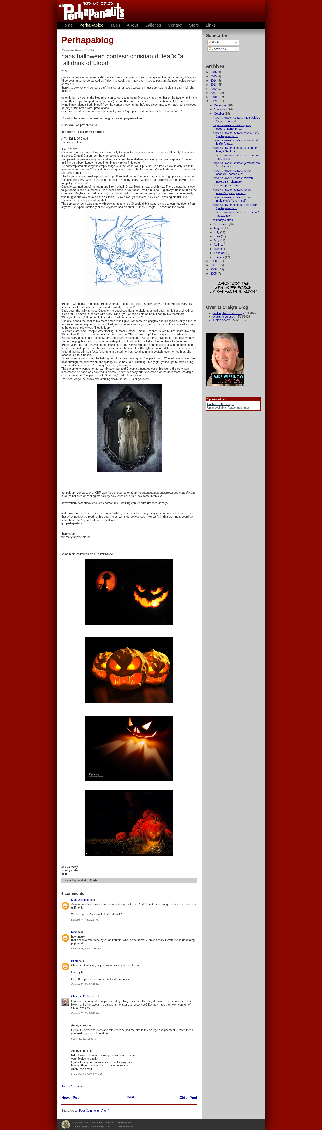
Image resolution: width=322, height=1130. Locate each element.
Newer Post (70, 1098)
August (219, 228)
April (217, 244)
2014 (214, 80)
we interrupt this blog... (227, 185)
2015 (214, 76)
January (219, 257)
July (217, 232)
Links (211, 25)
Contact (175, 25)
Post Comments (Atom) (94, 1110)
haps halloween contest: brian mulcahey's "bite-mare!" (232, 199)
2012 (214, 88)
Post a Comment (72, 1086)
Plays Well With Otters (65, 1124)
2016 (214, 72)
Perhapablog (91, 25)
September (221, 224)
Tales (115, 25)
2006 (214, 269)
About (132, 25)
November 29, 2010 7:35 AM (86, 1074)
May (217, 240)
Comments (218, 49)
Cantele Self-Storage (220, 404)
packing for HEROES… (227, 313)
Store (194, 25)
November (221, 109)
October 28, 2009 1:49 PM (85, 984)
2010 (214, 97)
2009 (214, 101)
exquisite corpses (223, 316)
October (219, 113)
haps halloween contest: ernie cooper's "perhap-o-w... (232, 172)
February (220, 253)
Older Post (188, 1098)
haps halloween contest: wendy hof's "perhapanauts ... (236, 134)
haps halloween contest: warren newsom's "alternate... (233, 179)
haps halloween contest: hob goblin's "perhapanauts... (236, 206)
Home (67, 25)
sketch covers (221, 320)
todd (74, 932)
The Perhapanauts (90, 11)
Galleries (153, 25)
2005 (214, 273)
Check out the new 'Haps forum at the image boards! (233, 288)
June (217, 236)
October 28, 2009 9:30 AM (85, 920)
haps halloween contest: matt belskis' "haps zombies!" (236, 119)
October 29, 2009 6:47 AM (85, 1013)
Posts (215, 42)
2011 (214, 92)
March (218, 248)
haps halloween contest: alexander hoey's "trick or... (235, 149)
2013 (214, 84)
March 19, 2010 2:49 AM (84, 1038)
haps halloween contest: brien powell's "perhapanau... (232, 191)
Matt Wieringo (80, 899)
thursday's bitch (223, 220)
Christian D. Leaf (81, 996)
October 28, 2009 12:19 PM (86, 948)
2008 (214, 261)
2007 (214, 265)
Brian (74, 961)
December (221, 105)
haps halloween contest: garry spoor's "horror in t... (232, 127)
